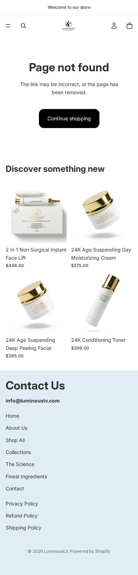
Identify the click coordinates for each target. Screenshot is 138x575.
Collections (18, 452)
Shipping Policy (23, 528)
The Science (20, 464)
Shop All (15, 440)
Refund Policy (22, 516)
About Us (16, 428)
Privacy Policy (22, 504)
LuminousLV (56, 551)
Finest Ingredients (26, 476)
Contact (15, 488)
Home (12, 416)
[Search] (23, 26)
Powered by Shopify (90, 551)
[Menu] (8, 26)
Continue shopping (69, 118)
